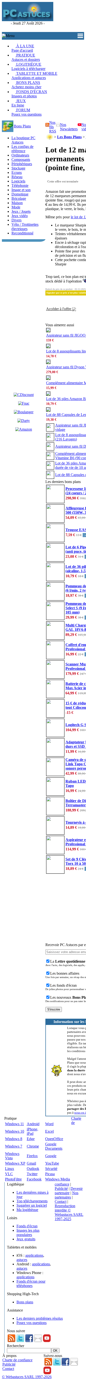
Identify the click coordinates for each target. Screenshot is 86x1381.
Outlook (33, 1169)
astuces (21, 1260)
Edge (31, 1139)
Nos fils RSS (52, 126)
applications (34, 1255)
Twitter (32, 1174)
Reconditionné (22, 233)
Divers (16, 220)
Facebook (34, 1179)
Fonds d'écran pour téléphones (30, 1283)
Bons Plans (22, 126)
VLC (9, 1174)
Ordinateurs (20, 155)
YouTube (52, 1163)
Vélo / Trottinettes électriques (24, 226)
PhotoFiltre (13, 1179)
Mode (15, 207)
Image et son (21, 190)
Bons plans (24, 1302)
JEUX (18, 103)
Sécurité (51, 1169)
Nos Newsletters (69, 127)
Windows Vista (12, 1156)
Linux (9, 1169)
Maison (17, 203)
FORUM (26, 112)
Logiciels (18, 181)
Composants (20, 159)
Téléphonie (19, 185)
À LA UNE (22, 48)
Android (33, 1124)
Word (49, 1124)
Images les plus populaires (27, 1232)
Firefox (32, 1156)
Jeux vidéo (19, 216)
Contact (60, 1201)
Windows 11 (14, 1124)
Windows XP (15, 1163)
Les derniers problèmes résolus (39, 1318)
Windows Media (57, 1179)
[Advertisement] (69, 17)
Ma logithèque (27, 1210)
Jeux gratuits (25, 1239)
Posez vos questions (31, 1323)
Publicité (61, 1188)
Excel (49, 1131)
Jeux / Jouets (21, 211)
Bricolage (18, 198)
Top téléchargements (32, 1201)
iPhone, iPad (32, 1131)
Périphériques (21, 164)
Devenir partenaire (69, 1190)
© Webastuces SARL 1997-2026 (27, 1377)
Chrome (33, 1146)
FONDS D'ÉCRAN (29, 94)
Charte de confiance (17, 1360)
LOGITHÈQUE (28, 66)
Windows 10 (14, 1131)
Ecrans (16, 172)
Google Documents (53, 1146)
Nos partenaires (66, 1195)
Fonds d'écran (27, 1226)
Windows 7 (13, 1146)
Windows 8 (13, 1139)
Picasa (50, 1174)
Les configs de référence (22, 148)
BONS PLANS (26, 85)
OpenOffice (54, 1139)
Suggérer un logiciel (31, 1205)
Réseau (16, 177)
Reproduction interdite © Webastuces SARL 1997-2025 (69, 1212)
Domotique (19, 194)
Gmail (31, 1163)
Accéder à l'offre (59, 309)
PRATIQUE (25, 57)
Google (50, 1156)
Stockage (18, 168)
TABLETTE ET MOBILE (34, 75)
